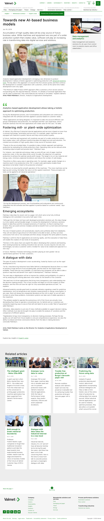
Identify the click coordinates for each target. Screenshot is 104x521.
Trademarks (29, 518)
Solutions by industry (84, 508)
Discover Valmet (32, 512)
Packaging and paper (59, 503)
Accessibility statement (40, 518)
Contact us (31, 510)
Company (30, 499)
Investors (30, 508)
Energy (55, 507)
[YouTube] (19, 511)
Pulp (54, 501)
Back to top (52, 490)
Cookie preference (62, 518)
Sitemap (14, 518)
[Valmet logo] (10, 3)
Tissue (55, 505)
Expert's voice (23, 338)
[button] (7, 13)
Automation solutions (84, 499)
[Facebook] (4, 511)
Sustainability (32, 504)
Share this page (7, 488)
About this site (7, 518)
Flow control (81, 502)
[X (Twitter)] (11, 511)
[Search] (98, 3)
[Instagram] (8, 511)
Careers (30, 502)
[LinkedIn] (15, 511)
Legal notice (21, 518)
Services (55, 510)
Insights (30, 506)
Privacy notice (52, 518)
